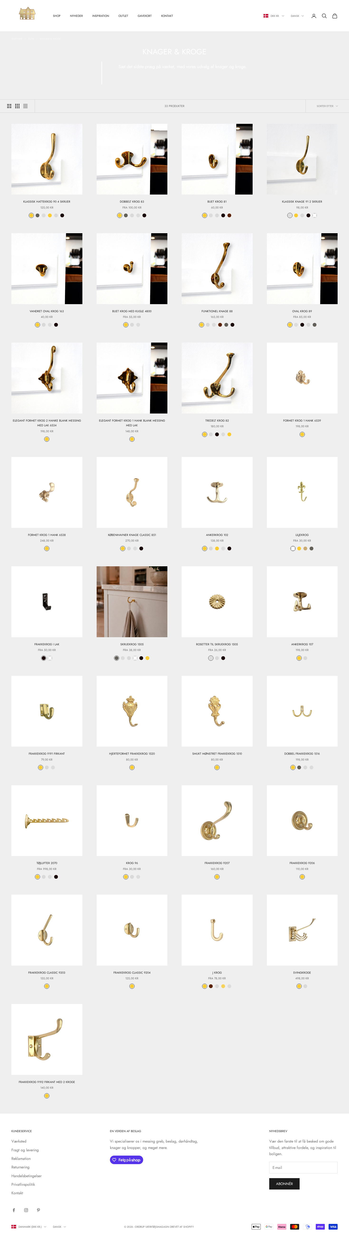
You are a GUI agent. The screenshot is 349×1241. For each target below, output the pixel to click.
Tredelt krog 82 (217, 420)
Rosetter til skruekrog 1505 (217, 644)
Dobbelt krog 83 (132, 202)
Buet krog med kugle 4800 (131, 311)
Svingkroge (302, 973)
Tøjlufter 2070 (47, 863)
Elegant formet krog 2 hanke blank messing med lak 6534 (47, 423)
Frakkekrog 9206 (302, 863)
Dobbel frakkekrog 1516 (302, 754)
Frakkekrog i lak (46, 644)
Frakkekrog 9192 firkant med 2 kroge (47, 1082)
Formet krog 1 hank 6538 (47, 535)
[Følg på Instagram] (26, 1210)
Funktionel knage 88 (217, 311)
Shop (57, 16)
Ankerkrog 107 (302, 644)
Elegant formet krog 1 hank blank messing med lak (132, 423)
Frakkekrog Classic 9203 (46, 973)
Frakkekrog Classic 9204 (132, 973)
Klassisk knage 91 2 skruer (302, 202)
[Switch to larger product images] (9, 106)
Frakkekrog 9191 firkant (47, 754)
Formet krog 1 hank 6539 (302, 420)
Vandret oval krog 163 (47, 311)
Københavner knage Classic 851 (132, 535)
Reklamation (21, 1158)
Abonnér (284, 1183)
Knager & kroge (50, 39)
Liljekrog (302, 535)
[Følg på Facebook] (13, 1210)
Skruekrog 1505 (132, 644)
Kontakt (167, 16)
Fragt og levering (25, 1150)
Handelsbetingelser (26, 1176)
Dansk (295, 16)
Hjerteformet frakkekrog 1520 (132, 754)
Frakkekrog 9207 (217, 863)
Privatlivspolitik (23, 1184)
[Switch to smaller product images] (17, 106)
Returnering (20, 1167)
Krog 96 (132, 863)
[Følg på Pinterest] (38, 1210)
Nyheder (76, 16)
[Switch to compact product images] (25, 106)
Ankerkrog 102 (217, 535)
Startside (17, 39)
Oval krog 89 (302, 311)
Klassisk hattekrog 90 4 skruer (46, 202)
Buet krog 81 (217, 202)
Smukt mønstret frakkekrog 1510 (217, 754)
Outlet (123, 16)
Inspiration (100, 16)
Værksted (18, 1141)
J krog (217, 973)
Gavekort (145, 16)
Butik (31, 39)
